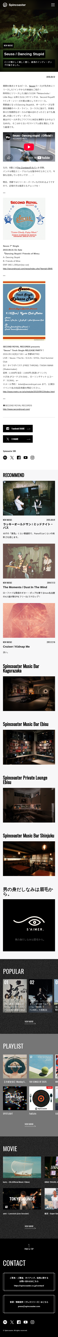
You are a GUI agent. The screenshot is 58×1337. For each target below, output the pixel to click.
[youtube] (25, 459)
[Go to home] (14, 4)
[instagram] (32, 459)
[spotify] (5, 459)
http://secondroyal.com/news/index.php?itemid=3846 (27, 268)
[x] (12, 459)
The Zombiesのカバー (27, 167)
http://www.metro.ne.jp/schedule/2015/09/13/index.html (29, 391)
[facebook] (18, 459)
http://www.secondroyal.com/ (16, 409)
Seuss (32, 86)
